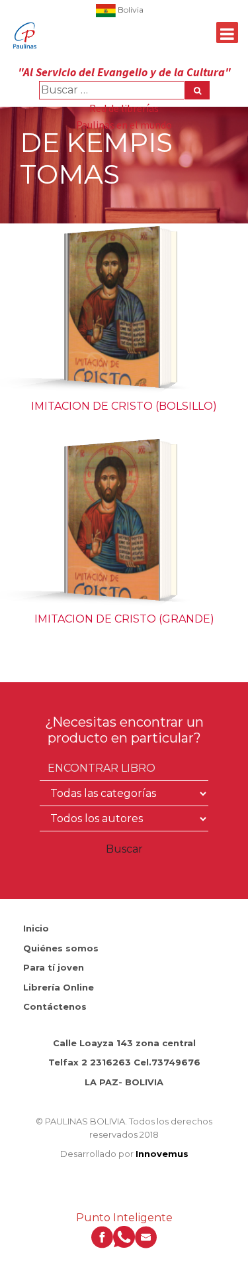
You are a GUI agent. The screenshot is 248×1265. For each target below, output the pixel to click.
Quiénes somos (61, 948)
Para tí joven (53, 967)
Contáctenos (55, 1006)
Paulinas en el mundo (124, 124)
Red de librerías (124, 108)
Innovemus (162, 1153)
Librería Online (58, 987)
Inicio (36, 928)
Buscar (124, 849)
